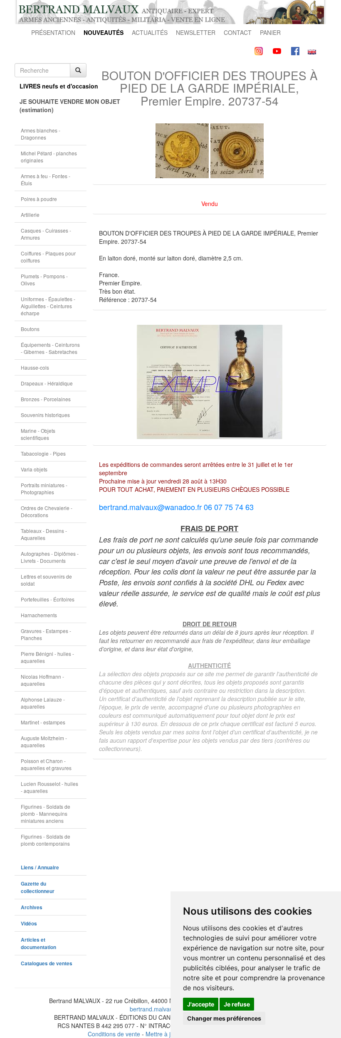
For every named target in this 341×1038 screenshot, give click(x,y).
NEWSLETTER (195, 32)
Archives (31, 907)
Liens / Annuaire (40, 867)
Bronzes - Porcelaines (46, 398)
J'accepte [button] (200, 1004)
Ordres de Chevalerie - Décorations (46, 511)
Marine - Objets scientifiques (38, 434)
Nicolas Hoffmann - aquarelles (42, 680)
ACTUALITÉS (150, 32)
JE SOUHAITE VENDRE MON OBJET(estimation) (53, 105)
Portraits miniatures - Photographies (44, 488)
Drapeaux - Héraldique (47, 383)
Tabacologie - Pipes (43, 453)
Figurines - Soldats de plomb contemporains (45, 840)
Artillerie (30, 214)
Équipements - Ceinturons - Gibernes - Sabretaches (50, 348)
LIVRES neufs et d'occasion (53, 86)
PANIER (270, 32)
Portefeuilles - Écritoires (47, 599)
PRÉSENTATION (53, 32)
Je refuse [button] (237, 1004)
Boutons (30, 328)
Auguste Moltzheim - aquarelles (44, 741)
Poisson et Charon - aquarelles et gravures (46, 764)
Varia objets (34, 469)
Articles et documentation (38, 943)
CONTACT (238, 32)
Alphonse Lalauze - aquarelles (43, 703)
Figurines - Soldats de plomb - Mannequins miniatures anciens (45, 813)
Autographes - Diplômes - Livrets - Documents (50, 557)
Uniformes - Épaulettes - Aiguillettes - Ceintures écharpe (48, 306)
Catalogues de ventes (46, 963)
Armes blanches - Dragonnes (40, 134)
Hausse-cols (35, 367)
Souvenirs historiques (45, 414)
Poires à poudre (39, 198)
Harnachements (39, 614)
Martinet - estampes (43, 722)
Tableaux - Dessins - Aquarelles (44, 534)
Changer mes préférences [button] (224, 1018)
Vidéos (29, 923)
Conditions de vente (114, 1034)
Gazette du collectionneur (37, 887)
